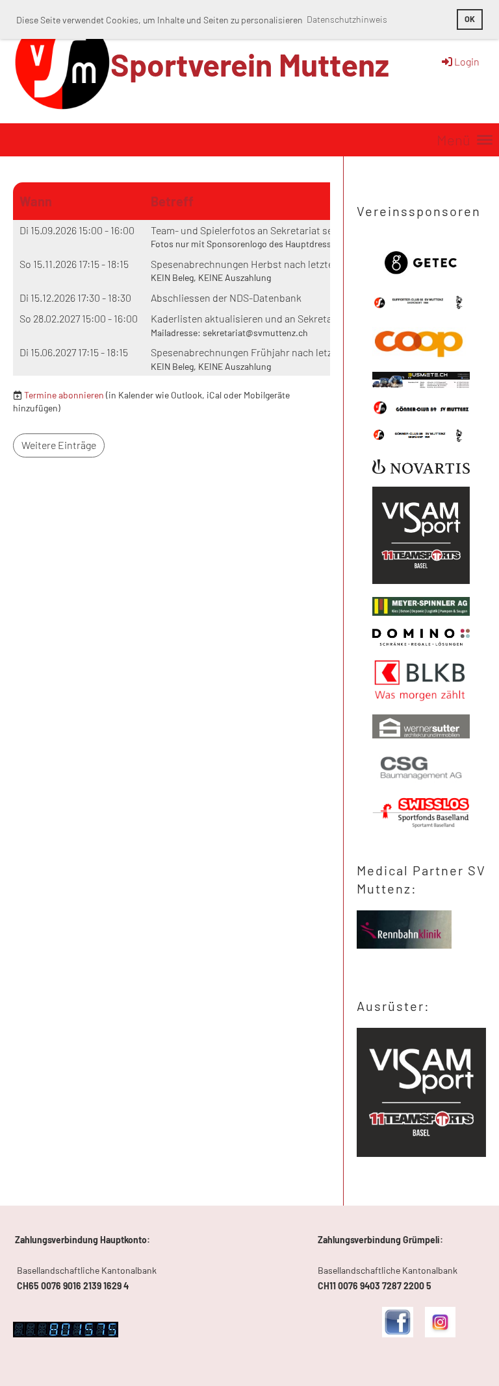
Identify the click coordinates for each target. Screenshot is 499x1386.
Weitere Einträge (58, 445)
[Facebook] (397, 1333)
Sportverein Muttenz (249, 64)
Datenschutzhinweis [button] (347, 19)
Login (467, 61)
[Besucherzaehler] (65, 1333)
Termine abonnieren (64, 394)
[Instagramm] (440, 1333)
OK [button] (470, 19)
